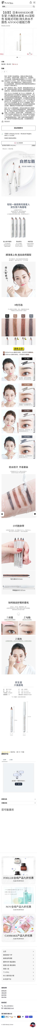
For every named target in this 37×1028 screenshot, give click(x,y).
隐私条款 (3, 997)
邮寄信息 (4, 799)
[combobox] (18, 6)
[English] (34, 1025)
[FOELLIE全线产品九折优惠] (18, 866)
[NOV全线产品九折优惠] (18, 895)
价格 (2, 61)
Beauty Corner (5, 25)
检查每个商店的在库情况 (10, 138)
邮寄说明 (3, 991)
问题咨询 (4, 803)
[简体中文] (31, 1025)
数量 (2, 68)
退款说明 (3, 993)
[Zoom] (29, 53)
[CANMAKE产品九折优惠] (18, 924)
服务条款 (3, 995)
